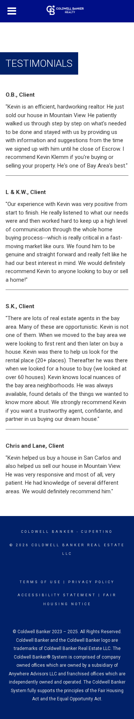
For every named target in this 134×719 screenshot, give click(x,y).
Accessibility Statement (56, 595)
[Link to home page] (67, 10)
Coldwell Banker (47, 532)
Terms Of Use (40, 582)
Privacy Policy (91, 582)
